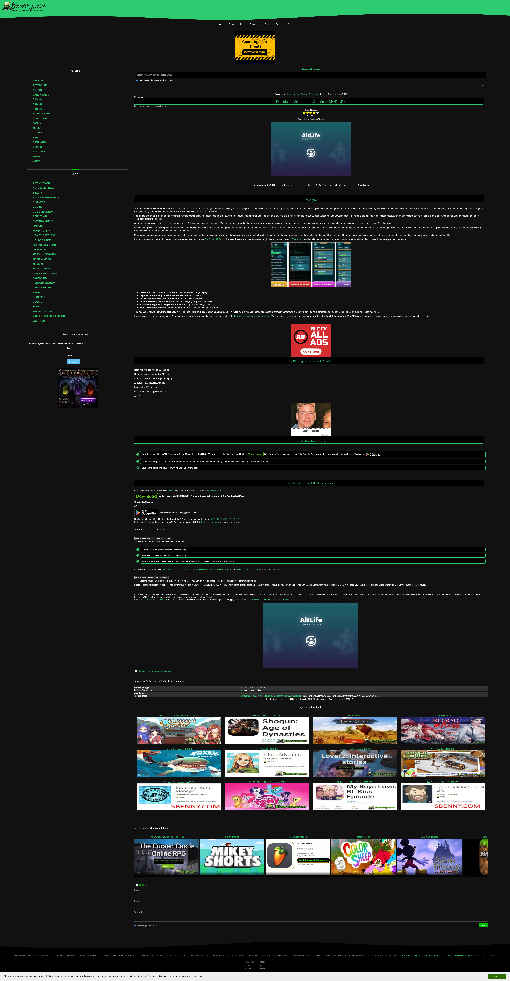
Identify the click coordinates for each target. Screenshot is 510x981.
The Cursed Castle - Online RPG (166, 836)
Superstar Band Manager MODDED (179, 782)
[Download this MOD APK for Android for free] (146, 495)
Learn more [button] (197, 976)
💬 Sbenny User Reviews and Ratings (152, 671)
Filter (481, 84)
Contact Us (254, 24)
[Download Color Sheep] (364, 856)
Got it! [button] (497, 976)
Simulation (245, 692)
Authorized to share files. (444, 955)
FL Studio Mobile (298, 836)
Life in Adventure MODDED (266, 749)
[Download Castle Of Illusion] (429, 856)
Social (267, 24)
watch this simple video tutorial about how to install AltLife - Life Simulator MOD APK (198, 569)
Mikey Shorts (232, 836)
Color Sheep (363, 836)
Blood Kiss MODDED (443, 715)
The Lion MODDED (355, 715)
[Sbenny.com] (24, 5)
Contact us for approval (465, 955)
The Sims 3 (297, 239)
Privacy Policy (426, 955)
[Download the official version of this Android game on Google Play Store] (146, 512)
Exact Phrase (144, 80)
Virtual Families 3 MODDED (442, 749)
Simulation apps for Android (155, 599)
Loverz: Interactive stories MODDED (355, 749)
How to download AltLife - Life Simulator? (152, 538)
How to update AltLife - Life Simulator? (151, 577)
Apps (290, 24)
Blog (242, 24)
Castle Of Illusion (429, 836)
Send (483, 925)
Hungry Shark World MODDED (179, 749)
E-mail (137, 901)
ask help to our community (247, 569)
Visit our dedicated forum (213, 490)
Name (136, 890)
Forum (231, 24)
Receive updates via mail (147, 925)
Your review (139, 912)
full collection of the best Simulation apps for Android (269, 599)
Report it (172, 490)
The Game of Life (213, 239)
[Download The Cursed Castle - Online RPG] (166, 856)
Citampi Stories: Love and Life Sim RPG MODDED (179, 715)
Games (279, 24)
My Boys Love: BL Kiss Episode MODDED (355, 782)
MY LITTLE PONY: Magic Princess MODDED (267, 782)
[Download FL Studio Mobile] (298, 856)
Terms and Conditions (486, 955)
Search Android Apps (311, 69)
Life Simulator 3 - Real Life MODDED (442, 782)
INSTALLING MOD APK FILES (224, 519)
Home (220, 24)
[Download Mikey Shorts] (232, 856)
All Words (157, 80)
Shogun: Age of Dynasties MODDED (267, 715)
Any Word (169, 80)
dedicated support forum (409, 955)
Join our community (210, 522)
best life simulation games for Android (252, 316)
